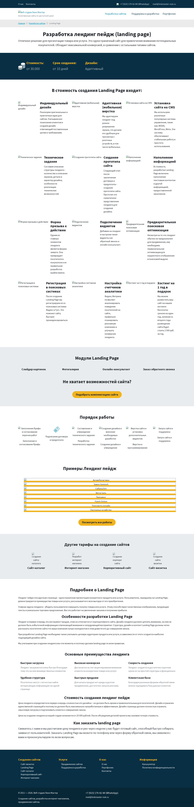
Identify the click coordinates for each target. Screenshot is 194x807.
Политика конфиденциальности (158, 767)
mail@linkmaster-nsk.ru (97, 797)
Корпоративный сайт (31, 774)
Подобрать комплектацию (97, 394)
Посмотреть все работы (97, 522)
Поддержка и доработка (145, 13)
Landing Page (27, 767)
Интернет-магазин (30, 777)
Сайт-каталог (27, 770)
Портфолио (169, 13)
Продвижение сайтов (72, 764)
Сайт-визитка (27, 764)
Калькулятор (148, 764)
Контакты (31, 4)
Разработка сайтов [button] (115, 13)
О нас (21, 4)
